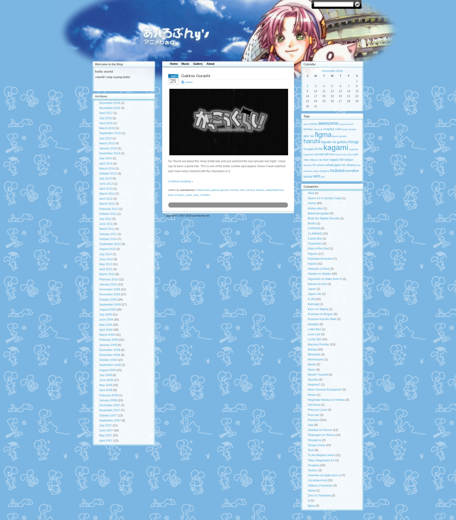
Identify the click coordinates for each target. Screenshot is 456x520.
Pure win (313, 415)
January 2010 (108, 284)
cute (338, 129)
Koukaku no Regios (320, 314)
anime (313, 123)
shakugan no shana (341, 165)
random (308, 165)
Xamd (311, 490)
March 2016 (107, 128)
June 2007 (106, 430)
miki (242, 190)
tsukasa (337, 170)
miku (306, 159)
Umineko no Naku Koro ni (324, 475)
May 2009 (105, 324)
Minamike (314, 354)
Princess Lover (317, 409)
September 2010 (110, 244)
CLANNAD (315, 233)
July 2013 (105, 178)
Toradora (313, 465)
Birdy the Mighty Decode (323, 218)
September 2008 (110, 365)
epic (306, 136)
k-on (319, 149)
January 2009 (108, 345)
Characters (315, 243)
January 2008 (108, 400)
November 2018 (109, 108)
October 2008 (108, 360)
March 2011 (106, 229)
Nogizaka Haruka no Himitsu (326, 400)
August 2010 (107, 249)
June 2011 (106, 224)
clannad (318, 129)
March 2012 (107, 203)
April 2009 (106, 329)
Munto (312, 364)
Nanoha (313, 379)
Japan (312, 289)
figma (323, 134)
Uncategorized (317, 480)
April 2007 (106, 440)
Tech (311, 450)
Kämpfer (313, 324)
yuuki (188, 195)
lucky (338, 154)
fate (312, 136)
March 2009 (107, 334)
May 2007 (105, 435)
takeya (260, 190)
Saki (311, 425)
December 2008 (109, 350)
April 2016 (106, 123)
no (341, 159)
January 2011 (108, 234)
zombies (205, 195)
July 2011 (105, 219)
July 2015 (105, 138)
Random (313, 420)
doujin (344, 129)
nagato (334, 159)
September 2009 (110, 304)
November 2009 (109, 294)
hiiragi (353, 142)
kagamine (309, 154)
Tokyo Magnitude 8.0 (321, 460)
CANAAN (314, 228)
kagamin (353, 149)
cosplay (328, 129)
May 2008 (105, 385)
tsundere (352, 171)
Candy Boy (315, 238)
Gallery (198, 64)
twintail (308, 176)
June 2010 (106, 259)
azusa (342, 124)
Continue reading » (180, 181)
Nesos (312, 395)
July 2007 (105, 425)
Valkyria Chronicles (320, 485)
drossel (352, 129)
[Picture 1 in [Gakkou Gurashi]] (228, 122)
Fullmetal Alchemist (320, 258)
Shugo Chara (316, 445)
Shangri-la (314, 440)
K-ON (311, 299)
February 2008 (108, 395)
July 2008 (105, 375)
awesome (328, 123)
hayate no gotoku (334, 142)
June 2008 (106, 380)
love (332, 154)
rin (314, 165)
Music (185, 64)
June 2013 (106, 183)
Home (174, 64)
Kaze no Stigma (318, 309)
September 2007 (110, 420)
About (210, 64)
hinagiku (309, 149)
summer (308, 171)
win (316, 176)
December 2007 (109, 405)
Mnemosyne (316, 359)
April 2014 (106, 163)
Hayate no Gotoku (319, 273)
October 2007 (108, 415)
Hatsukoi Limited (318, 268)
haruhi (312, 141)
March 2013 (107, 193)
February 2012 (108, 209)
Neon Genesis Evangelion (325, 389)
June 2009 (106, 319)
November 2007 (109, 410)
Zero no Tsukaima (319, 495)
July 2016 (105, 118)
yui (322, 176)
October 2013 (108, 173)
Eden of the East (318, 248)
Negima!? (314, 384)
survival (250, 190)
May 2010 (105, 264)
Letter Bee (314, 329)
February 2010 (108, 279)
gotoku (343, 136)
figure (335, 136)
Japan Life (314, 294)
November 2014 (109, 153)
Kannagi (313, 304)
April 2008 (106, 390)
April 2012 (106, 198)
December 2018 (109, 103)
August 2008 (107, 370)
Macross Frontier (318, 344)
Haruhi (312, 263)
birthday (308, 129)
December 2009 (109, 289)
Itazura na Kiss (317, 284)
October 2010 (108, 239)
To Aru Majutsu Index (321, 455)
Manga (312, 349)
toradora (324, 171)
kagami (335, 147)
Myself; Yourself (318, 374)
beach (350, 124)
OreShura (314, 405)
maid (355, 154)
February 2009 (108, 339)
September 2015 (110, 133)
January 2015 (108, 148)
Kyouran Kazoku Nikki (322, 319)
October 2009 (108, 299)
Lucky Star (314, 339)
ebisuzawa (203, 190)
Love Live (314, 334)
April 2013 (106, 188)
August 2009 (107, 309)
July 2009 (105, 314)
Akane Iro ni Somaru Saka (325, 198)
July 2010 (105, 254)
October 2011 (108, 214)
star (358, 165)
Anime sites (315, 208)
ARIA (311, 193)
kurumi (234, 190)
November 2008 (109, 355)
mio (320, 159)
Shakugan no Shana (321, 435)
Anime (189, 82)
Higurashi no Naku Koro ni (325, 279)
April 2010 (106, 269)
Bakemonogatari (318, 213)
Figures (313, 253)
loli (326, 154)
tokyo (316, 171)
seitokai (321, 165)
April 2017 (106, 113)
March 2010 (107, 274)
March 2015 (107, 143)
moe (326, 159)
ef (309, 500)
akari (306, 124)
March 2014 (107, 168)
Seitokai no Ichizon (320, 430)
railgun (348, 159)
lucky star (347, 154)
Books (312, 223)
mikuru (314, 159)
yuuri (196, 195)
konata (319, 154)
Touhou (313, 470)
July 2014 (105, 158)
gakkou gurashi (220, 190)
